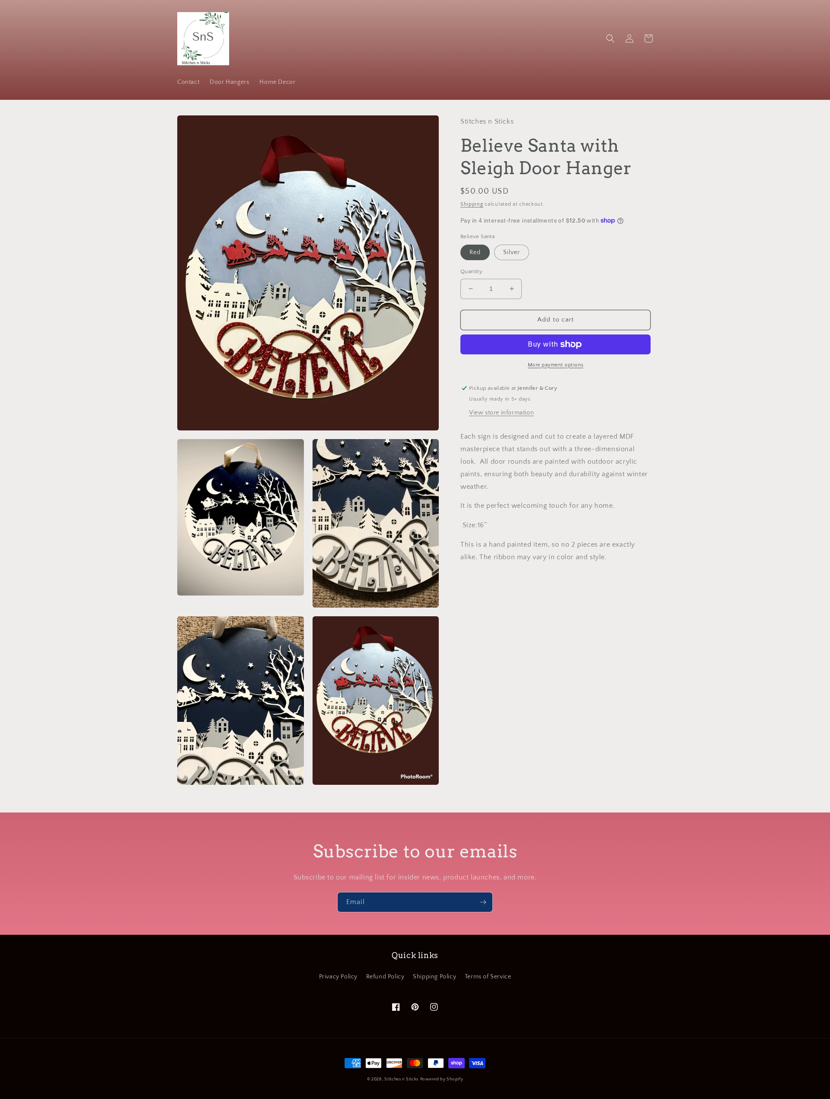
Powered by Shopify (441, 1079)
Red (475, 252)
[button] (610, 38)
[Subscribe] (482, 902)
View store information (501, 413)
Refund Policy (385, 976)
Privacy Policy (338, 976)
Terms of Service (488, 976)
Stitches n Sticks (401, 1079)
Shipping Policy (434, 976)
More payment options (556, 365)
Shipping (471, 204)
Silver (511, 252)
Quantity (471, 271)
